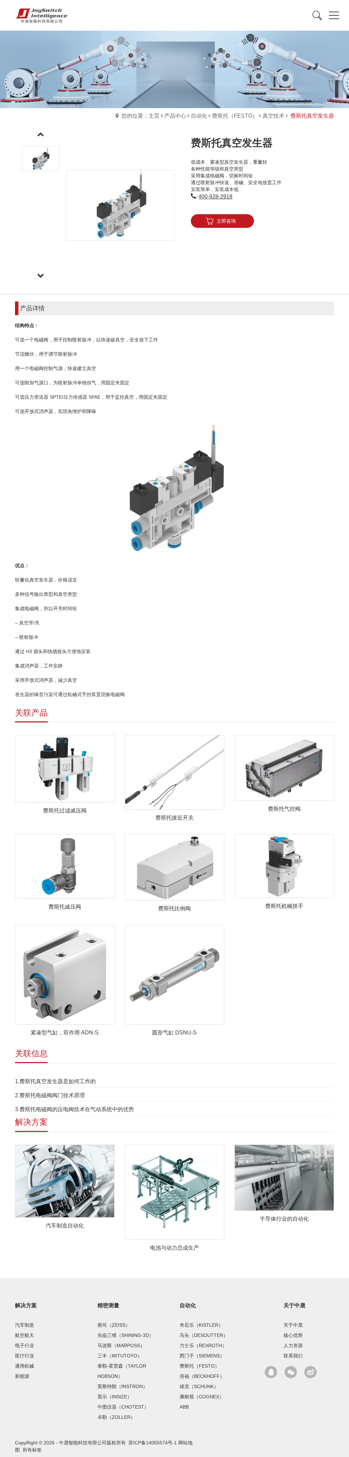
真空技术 (273, 116)
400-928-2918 (215, 197)
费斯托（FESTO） (235, 116)
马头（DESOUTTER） (204, 1335)
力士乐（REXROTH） (203, 1345)
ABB (184, 1407)
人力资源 (293, 1345)
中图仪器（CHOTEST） (123, 1407)
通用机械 (24, 1366)
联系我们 (293, 1355)
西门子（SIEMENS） (202, 1355)
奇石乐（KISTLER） (201, 1325)
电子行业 (24, 1345)
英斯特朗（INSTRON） (122, 1386)
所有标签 (32, 1450)
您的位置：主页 (140, 116)
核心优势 (293, 1335)
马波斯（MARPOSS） (121, 1345)
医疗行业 (24, 1355)
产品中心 (175, 116)
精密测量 (108, 1305)
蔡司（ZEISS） (113, 1325)
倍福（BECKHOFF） (202, 1376)
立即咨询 (226, 221)
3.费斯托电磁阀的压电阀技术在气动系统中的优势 (74, 1109)
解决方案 (26, 1305)
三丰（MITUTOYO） (119, 1355)
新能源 (22, 1376)
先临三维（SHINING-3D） (125, 1335)
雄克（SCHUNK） (199, 1386)
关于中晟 (294, 1305)
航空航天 (24, 1335)
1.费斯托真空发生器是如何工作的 (55, 1081)
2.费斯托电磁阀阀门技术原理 (50, 1095)
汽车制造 (24, 1325)
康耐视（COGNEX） (202, 1396)
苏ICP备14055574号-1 (152, 1442)
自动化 (199, 116)
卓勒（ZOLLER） (116, 1417)
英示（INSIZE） (114, 1396)
